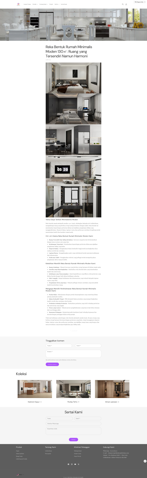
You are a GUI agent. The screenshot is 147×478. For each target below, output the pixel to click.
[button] (35, 4)
